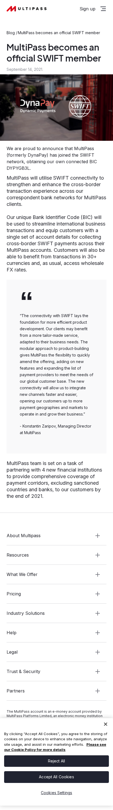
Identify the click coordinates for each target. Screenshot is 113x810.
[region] (56, 762)
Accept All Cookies (56, 776)
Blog (11, 32)
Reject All (56, 761)
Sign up (87, 8)
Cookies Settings (56, 792)
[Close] (106, 724)
